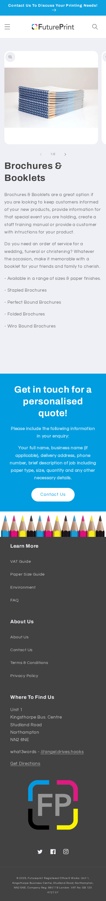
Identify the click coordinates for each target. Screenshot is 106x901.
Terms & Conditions (29, 663)
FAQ (14, 600)
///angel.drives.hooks (62, 752)
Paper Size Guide (27, 574)
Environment (23, 587)
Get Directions (25, 763)
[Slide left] (41, 154)
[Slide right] (65, 154)
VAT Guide (20, 561)
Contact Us (53, 494)
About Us (19, 637)
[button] (7, 26)
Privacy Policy (24, 676)
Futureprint (35, 878)
